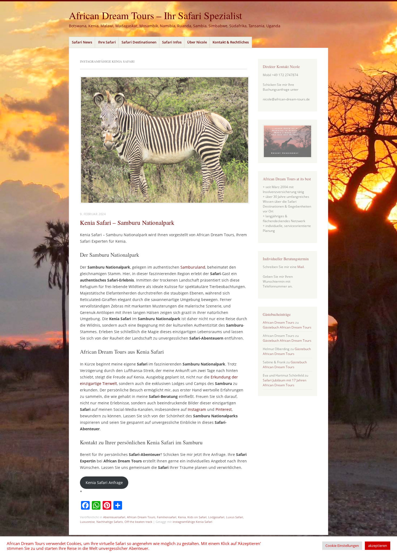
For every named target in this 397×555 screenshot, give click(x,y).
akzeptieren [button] (377, 545)
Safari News (82, 42)
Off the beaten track (138, 522)
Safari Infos (171, 42)
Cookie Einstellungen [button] (342, 545)
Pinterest (224, 409)
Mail (300, 267)
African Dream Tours (141, 517)
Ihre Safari (107, 42)
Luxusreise (87, 522)
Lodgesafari (216, 517)
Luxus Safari (234, 517)
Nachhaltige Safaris (109, 522)
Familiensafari (166, 517)
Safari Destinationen (139, 42)
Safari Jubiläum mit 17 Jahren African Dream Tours (284, 382)
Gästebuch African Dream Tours (287, 327)
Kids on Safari (197, 517)
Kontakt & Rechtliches (231, 42)
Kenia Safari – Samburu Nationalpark (127, 222)
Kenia (182, 517)
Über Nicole (197, 42)
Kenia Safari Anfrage (104, 482)
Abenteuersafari (114, 517)
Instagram (197, 409)
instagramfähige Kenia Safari (192, 522)
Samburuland (192, 267)
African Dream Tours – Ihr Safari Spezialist (155, 15)
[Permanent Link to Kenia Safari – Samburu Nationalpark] (164, 202)
